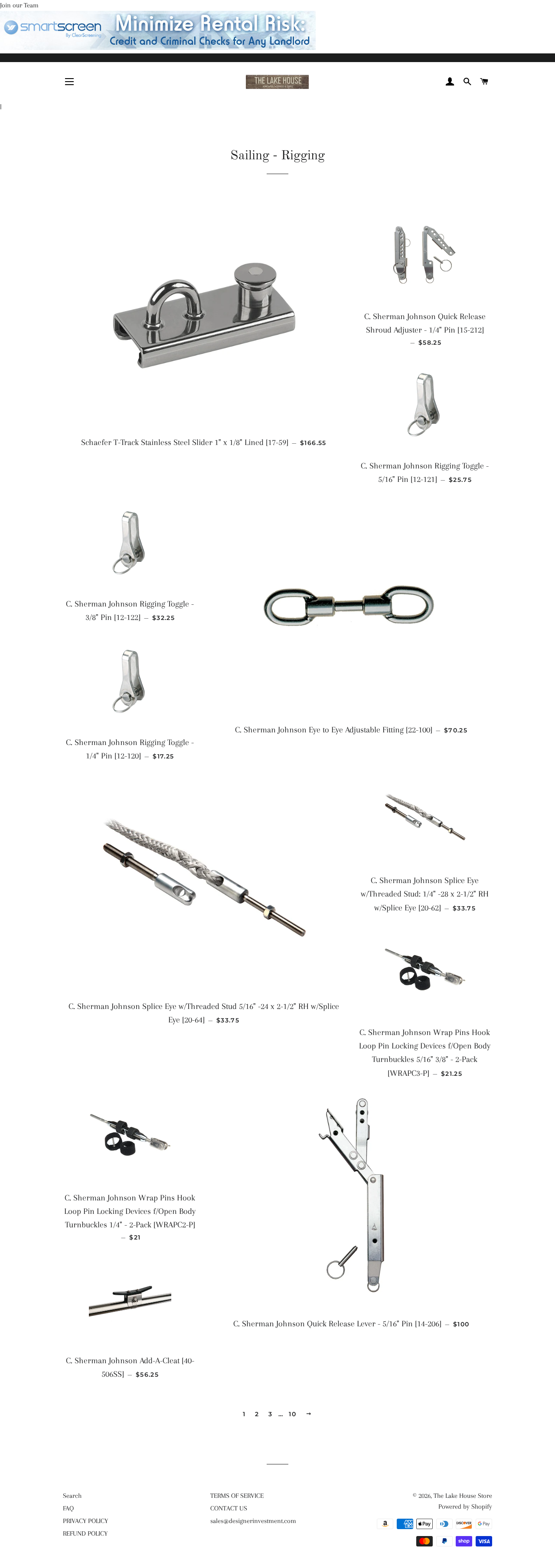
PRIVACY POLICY (85, 1521)
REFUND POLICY (85, 1533)
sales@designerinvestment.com (253, 1521)
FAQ (68, 1508)
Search (72, 1496)
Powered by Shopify (465, 1506)
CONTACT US (228, 1508)
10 (292, 1414)
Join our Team (19, 5)
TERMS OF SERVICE (237, 1496)
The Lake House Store (463, 1496)
